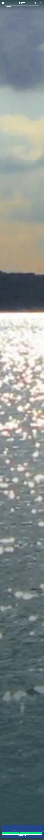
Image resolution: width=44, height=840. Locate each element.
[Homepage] (22, 3)
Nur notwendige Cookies (22, 835)
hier (14, 830)
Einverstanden (22, 832)
